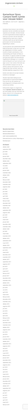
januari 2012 (6, 379)
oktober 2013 (6, 341)
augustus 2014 (6, 329)
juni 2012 (5, 367)
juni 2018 (5, 250)
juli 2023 (5, 177)
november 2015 (7, 301)
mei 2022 (5, 194)
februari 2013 (6, 355)
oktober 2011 (6, 386)
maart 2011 (6, 402)
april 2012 (5, 372)
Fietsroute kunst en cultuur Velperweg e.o (13, 138)
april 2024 (5, 168)
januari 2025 (6, 156)
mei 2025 (5, 154)
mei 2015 (5, 313)
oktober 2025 (6, 147)
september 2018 (7, 247)
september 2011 (7, 388)
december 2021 (7, 203)
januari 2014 (6, 336)
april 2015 (5, 315)
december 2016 (7, 278)
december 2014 (7, 322)
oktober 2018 (6, 245)
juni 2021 (5, 215)
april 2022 (5, 196)
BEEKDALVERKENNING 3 (9, 133)
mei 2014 (5, 334)
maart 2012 (6, 374)
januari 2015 (6, 320)
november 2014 (7, 325)
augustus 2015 (6, 306)
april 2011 (5, 400)
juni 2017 (5, 266)
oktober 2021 (6, 208)
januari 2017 (6, 276)
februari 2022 (6, 201)
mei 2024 (5, 165)
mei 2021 (5, 217)
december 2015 (7, 299)
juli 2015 (5, 308)
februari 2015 (6, 318)
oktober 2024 (6, 161)
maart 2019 (6, 243)
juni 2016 (5, 287)
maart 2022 (6, 198)
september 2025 (7, 149)
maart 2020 (6, 233)
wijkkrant (7, 21)
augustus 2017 (6, 264)
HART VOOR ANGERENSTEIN (10, 136)
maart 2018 (6, 252)
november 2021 (7, 205)
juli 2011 (5, 393)
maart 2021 (6, 219)
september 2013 (7, 343)
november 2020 (7, 226)
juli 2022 (5, 189)
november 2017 (7, 257)
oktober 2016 (6, 283)
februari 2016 (6, 297)
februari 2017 (6, 273)
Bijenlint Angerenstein (8, 131)
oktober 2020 (6, 229)
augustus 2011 (6, 390)
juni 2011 (5, 395)
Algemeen (21, 21)
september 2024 (7, 163)
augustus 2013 (6, 346)
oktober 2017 (6, 259)
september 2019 (7, 240)
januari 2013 (6, 358)
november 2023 (7, 172)
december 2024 (7, 158)
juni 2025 (5, 151)
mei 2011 (5, 397)
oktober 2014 (6, 327)
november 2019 (7, 236)
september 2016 (7, 285)
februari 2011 (6, 404)
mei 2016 (5, 290)
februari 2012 (6, 376)
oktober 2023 (6, 175)
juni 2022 (5, 191)
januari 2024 (6, 170)
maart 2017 (6, 271)
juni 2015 (5, 311)
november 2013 (7, 339)
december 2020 (7, 224)
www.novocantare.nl (12, 95)
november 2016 (7, 280)
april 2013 (5, 351)
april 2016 (5, 292)
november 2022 (7, 184)
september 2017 (7, 262)
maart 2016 (6, 294)
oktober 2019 (6, 238)
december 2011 (7, 381)
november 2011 (7, 383)
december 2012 (7, 360)
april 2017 (5, 269)
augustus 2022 (6, 187)
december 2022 (7, 182)
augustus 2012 (6, 365)
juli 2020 (5, 231)
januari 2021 (6, 222)
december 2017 (7, 254)
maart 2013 (6, 353)
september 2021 (7, 210)
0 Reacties (5, 23)
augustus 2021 (6, 212)
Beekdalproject (6, 140)
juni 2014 (5, 332)
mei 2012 (5, 369)
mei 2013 (5, 348)
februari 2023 (6, 180)
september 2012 (7, 362)
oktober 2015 (6, 304)
